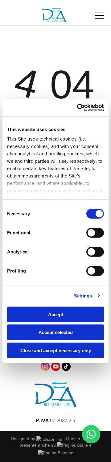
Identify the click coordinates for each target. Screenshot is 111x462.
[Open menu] (99, 15)
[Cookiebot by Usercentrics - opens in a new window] (78, 108)
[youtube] (55, 367)
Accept (55, 314)
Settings (83, 295)
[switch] (95, 232)
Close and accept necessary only (55, 350)
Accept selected (56, 332)
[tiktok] (66, 367)
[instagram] (45, 367)
